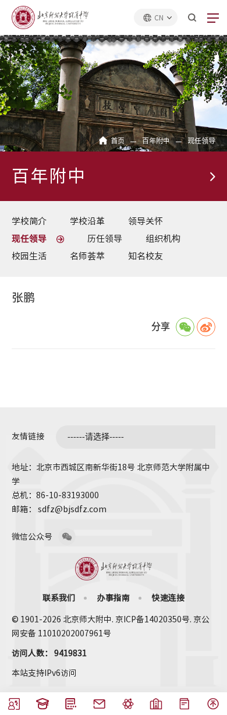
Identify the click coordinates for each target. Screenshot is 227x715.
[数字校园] (156, 706)
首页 (118, 140)
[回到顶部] (213, 706)
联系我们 (58, 598)
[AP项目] (71, 706)
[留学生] (42, 706)
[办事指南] (184, 706)
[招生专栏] (14, 706)
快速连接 (168, 598)
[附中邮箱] (99, 706)
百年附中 (156, 140)
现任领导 (201, 140)
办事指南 (113, 598)
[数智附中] (128, 706)
